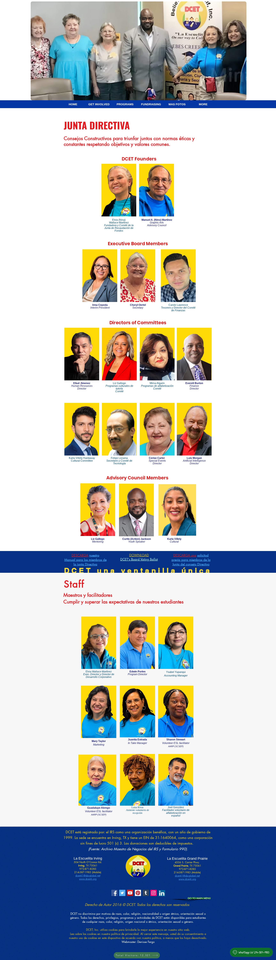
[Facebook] (114, 893)
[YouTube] (130, 893)
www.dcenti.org (87, 879)
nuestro (94, 555)
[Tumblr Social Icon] (146, 893)
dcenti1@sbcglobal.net (87, 875)
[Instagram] (153, 893)
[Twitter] (122, 893)
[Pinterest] (138, 893)
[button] (73, 105)
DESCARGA (80, 555)
